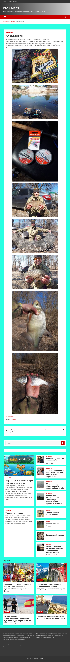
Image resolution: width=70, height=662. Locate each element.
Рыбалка (9, 32)
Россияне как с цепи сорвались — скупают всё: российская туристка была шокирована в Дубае (18, 587)
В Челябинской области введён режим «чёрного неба (55, 486)
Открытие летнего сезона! (53, 430)
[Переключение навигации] (5, 17)
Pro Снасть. (12, 8)
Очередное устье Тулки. (53, 525)
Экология (8, 478)
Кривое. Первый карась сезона (52, 514)
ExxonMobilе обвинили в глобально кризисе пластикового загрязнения (55, 473)
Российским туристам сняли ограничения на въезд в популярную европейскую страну (51, 586)
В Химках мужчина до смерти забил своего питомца (55, 461)
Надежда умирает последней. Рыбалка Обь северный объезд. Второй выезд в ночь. (54, 550)
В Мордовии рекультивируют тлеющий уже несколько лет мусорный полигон (54, 499)
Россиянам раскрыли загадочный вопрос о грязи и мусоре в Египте (51, 617)
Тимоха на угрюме (14, 513)
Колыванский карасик (55, 535)
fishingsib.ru (9, 416)
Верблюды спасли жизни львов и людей (19, 431)
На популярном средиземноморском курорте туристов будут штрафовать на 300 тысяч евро (17, 619)
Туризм (7, 560)
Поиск (63, 443)
